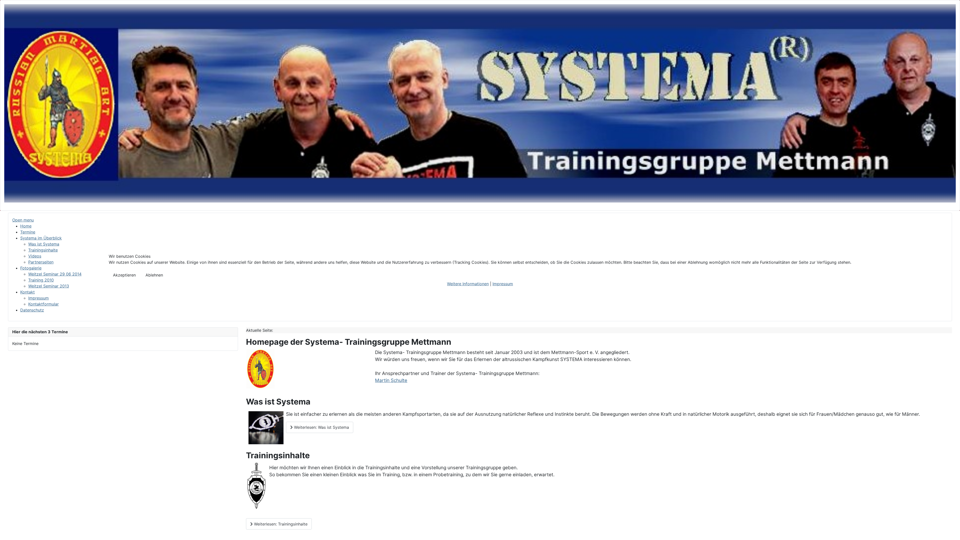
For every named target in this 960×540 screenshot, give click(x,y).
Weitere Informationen (468, 283)
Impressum (502, 283)
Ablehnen (154, 275)
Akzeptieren (124, 275)
